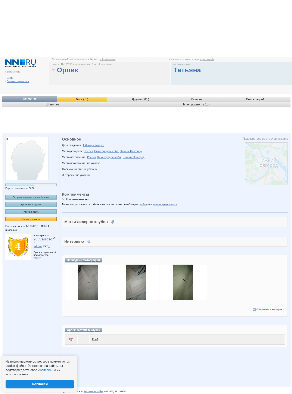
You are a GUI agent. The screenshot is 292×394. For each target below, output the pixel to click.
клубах (95, 330)
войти (143, 204)
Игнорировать (31, 211)
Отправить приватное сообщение (31, 197)
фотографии (91, 260)
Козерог (99, 145)
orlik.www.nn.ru (107, 59)
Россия (88, 151)
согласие (45, 370)
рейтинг (38, 246)
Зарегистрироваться (18, 81)
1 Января (89, 145)
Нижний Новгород (131, 151)
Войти (10, 78)
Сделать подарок (31, 219)
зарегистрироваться (165, 204)
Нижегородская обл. (106, 151)
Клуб (95, 339)
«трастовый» (207, 59)
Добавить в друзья (31, 204)
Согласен (40, 384)
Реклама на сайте (93, 391)
